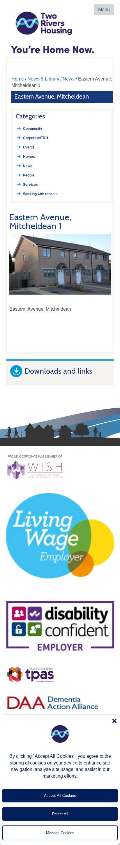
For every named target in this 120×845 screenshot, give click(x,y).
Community (32, 129)
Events (29, 147)
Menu (104, 9)
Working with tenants (40, 194)
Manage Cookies (60, 833)
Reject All (60, 814)
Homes (29, 157)
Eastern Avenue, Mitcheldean (51, 96)
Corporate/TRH (35, 138)
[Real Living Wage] (60, 591)
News (69, 78)
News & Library (43, 78)
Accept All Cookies (60, 795)
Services (30, 185)
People (28, 175)
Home (17, 78)
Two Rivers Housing (60, 23)
